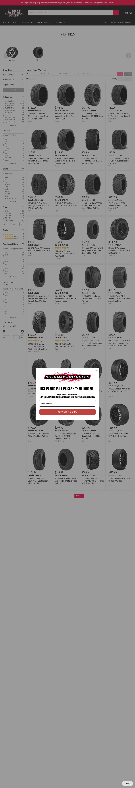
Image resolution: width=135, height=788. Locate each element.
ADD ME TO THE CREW (67, 412)
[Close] (96, 370)
